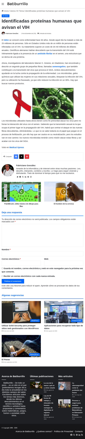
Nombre (6, 249)
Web (46, 259)
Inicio (6, 11)
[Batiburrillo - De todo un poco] (17, 4)
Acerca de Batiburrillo (25, 431)
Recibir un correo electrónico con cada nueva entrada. (29, 276)
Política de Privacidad (63, 431)
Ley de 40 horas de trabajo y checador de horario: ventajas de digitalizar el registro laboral (48, 405)
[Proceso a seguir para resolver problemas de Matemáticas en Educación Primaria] (64, 403)
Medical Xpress (16, 147)
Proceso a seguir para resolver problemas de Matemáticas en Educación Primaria (77, 408)
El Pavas (6, 359)
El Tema (20, 11)
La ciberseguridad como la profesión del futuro (78, 387)
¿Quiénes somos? (44, 431)
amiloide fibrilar (45, 53)
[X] (22, 177)
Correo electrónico (11, 259)
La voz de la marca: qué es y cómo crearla (49, 385)
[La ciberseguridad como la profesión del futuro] (64, 386)
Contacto (79, 431)
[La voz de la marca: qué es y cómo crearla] (36, 385)
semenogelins (59, 66)
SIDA (6, 40)
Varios (12, 11)
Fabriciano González (12, 33)
